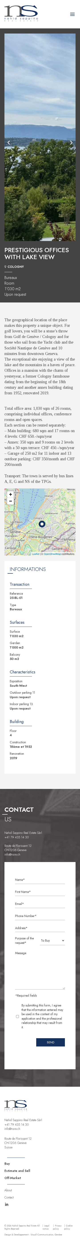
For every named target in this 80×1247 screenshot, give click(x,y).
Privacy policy (57, 1227)
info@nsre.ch (12, 854)
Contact (9, 1197)
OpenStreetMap (52, 554)
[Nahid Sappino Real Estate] (21, 20)
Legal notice (45, 1227)
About (8, 1190)
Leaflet (35, 554)
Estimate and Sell (17, 1171)
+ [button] (10, 494)
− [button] (10, 501)
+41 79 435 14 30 (16, 837)
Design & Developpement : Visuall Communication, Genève (33, 1234)
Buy (7, 1163)
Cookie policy (68, 1227)
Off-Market (12, 1178)
